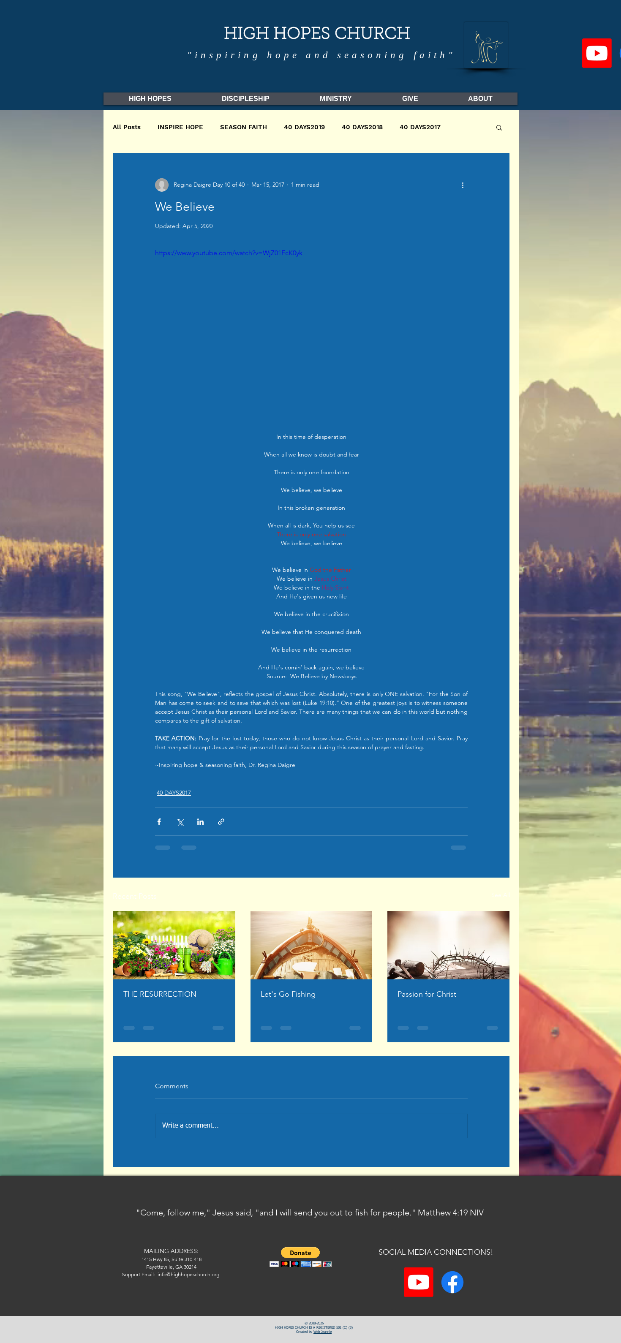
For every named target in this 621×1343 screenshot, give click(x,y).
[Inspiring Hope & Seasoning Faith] (597, 53)
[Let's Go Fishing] (312, 945)
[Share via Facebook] (159, 822)
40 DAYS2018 (362, 127)
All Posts (127, 127)
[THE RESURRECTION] (174, 945)
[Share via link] (221, 822)
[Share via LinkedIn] (200, 822)
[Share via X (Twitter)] (180, 822)
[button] (499, 127)
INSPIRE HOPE (180, 127)
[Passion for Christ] (448, 945)
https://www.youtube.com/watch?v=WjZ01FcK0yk (228, 253)
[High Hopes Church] (452, 1282)
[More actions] (463, 185)
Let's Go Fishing (288, 994)
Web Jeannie (322, 1332)
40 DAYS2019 (304, 127)
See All (500, 895)
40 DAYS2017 (420, 127)
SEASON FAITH (243, 127)
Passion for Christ (427, 994)
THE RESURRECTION (159, 994)
